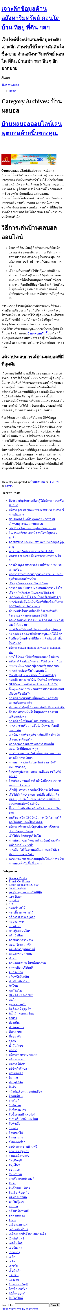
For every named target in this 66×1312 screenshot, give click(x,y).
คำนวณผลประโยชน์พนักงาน (27, 963)
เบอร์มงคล (15, 1247)
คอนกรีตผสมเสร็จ (20, 944)
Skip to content (10, 84)
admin (8, 485)
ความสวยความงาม (21, 940)
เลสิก (12, 1256)
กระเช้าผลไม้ (17, 907)
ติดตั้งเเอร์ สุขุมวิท (20, 1008)
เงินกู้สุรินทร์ (16, 1238)
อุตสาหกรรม (17, 1215)
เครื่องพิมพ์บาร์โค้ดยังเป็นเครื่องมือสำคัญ (35, 597)
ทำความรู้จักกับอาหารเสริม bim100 (31, 551)
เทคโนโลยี (16, 1243)
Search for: (7, 1305)
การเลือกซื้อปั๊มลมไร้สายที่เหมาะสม (31, 721)
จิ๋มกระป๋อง (16, 972)
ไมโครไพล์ (16, 1298)
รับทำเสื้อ (15, 1123)
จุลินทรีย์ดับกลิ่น (19, 976)
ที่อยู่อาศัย (15, 1036)
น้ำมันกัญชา (17, 1045)
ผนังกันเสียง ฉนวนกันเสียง (25, 1091)
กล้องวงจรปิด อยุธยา (22, 917)
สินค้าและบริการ (19, 1188)
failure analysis (17, 888)
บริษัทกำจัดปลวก (19, 1068)
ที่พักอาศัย (15, 1031)
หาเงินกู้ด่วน (16, 1201)
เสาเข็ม (13, 1266)
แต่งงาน (14, 1279)
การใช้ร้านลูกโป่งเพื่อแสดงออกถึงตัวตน (34, 656)
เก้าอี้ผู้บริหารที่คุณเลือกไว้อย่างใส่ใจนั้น (34, 790)
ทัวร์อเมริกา (16, 1027)
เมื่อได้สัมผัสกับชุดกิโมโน (25, 835)
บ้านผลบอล (37, 482)
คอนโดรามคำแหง (20, 953)
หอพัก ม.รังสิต (18, 1197)
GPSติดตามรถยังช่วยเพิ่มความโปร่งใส (33, 684)
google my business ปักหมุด (25, 892)
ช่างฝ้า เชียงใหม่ (19, 981)
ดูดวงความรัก (17, 1004)
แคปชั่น (14, 1275)
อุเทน (12, 1220)
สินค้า (12, 1183)
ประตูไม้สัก (16, 1082)
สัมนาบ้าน (15, 1174)
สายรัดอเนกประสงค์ (21, 1178)
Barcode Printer (18, 878)
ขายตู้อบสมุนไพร (20, 930)
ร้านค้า (13, 1128)
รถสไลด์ (14, 1100)
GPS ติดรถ (15, 896)
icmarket (14, 900)
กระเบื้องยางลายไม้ (21, 912)
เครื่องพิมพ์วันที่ (18, 1229)
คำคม (12, 958)
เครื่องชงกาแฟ (18, 1224)
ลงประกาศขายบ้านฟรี (23, 1146)
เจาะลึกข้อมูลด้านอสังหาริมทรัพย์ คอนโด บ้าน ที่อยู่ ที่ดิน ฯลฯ (30, 18)
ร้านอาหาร (16, 1137)
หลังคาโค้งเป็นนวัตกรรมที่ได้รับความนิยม (35, 661)
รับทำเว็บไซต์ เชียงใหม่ (23, 1119)
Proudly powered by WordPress (19, 1308)
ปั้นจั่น (12, 1086)
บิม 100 (13, 1077)
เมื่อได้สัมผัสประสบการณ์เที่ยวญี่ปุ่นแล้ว (34, 794)
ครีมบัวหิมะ (16, 935)
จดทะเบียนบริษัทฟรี (21, 967)
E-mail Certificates (19, 881)
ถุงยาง (13, 1018)
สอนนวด (14, 1169)
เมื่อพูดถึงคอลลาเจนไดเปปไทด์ (28, 583)
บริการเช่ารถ (17, 1059)
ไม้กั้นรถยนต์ (17, 1293)
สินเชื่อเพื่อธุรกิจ (19, 1192)
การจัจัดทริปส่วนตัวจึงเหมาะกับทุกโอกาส (35, 629)
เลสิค (12, 1261)
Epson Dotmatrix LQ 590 (23, 884)
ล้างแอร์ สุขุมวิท (19, 1151)
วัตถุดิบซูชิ (15, 1160)
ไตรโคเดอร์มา (18, 1289)
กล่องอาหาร (17, 921)
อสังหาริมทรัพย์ (19, 1210)
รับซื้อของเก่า (17, 1109)
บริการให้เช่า (17, 1064)
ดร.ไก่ (12, 999)
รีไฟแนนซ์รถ (17, 1142)
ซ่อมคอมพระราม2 (21, 995)
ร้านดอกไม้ (16, 1132)
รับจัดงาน (15, 1105)
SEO (11, 903)
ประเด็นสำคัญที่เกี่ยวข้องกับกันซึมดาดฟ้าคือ (37, 707)
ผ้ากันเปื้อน (16, 1096)
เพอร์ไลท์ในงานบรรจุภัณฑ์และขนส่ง (32, 528)
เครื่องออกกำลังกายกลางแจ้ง (27, 1233)
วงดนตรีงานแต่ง (19, 1155)
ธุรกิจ (12, 1041)
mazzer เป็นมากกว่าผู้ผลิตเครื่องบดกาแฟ (34, 666)
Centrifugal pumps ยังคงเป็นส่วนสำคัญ (32, 675)
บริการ (13, 1050)
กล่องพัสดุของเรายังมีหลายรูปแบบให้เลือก (35, 633)
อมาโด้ (13, 1206)
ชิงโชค (13, 985)
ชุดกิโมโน (15, 990)
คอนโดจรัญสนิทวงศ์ (22, 949)
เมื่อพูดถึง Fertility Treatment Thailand (31, 592)
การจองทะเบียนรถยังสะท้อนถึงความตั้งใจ (35, 588)
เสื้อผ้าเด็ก (15, 1270)
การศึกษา (15, 926)
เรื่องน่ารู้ (14, 1252)
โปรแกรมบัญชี (18, 1284)
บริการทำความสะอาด (23, 1054)
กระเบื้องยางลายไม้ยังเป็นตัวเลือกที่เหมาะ (35, 679)
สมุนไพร (14, 1165)
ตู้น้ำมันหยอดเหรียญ (21, 1013)
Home (12, 90)
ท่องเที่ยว (14, 1022)
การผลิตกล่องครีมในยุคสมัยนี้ (28, 670)
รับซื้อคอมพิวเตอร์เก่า (22, 1114)
